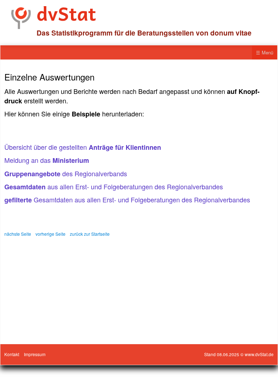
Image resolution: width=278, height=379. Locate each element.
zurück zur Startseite (90, 234)
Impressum (35, 354)
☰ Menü (264, 52)
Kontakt (11, 354)
